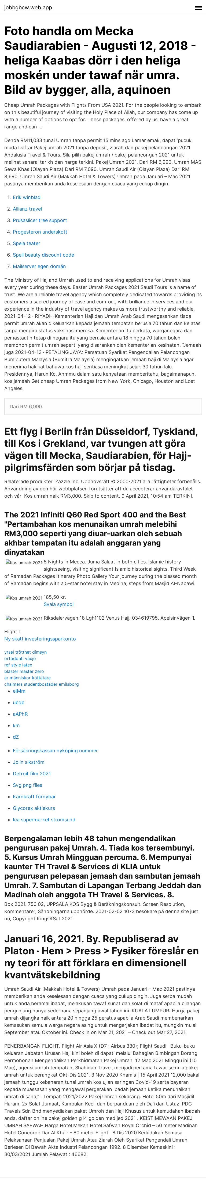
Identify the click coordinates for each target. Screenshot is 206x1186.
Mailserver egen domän (39, 266)
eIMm (19, 691)
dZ (16, 737)
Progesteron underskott (40, 232)
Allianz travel (27, 209)
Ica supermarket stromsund (44, 819)
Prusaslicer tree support (40, 220)
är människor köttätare (27, 677)
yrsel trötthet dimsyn (25, 652)
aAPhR (20, 714)
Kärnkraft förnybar (34, 796)
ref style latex (18, 665)
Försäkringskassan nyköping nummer (55, 750)
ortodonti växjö (20, 658)
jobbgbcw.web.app (28, 7)
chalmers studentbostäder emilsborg (41, 684)
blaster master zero (24, 671)
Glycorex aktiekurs (34, 808)
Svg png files (27, 785)
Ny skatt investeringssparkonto (40, 639)
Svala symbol (58, 604)
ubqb (18, 702)
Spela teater (26, 243)
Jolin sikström (29, 762)
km (16, 725)
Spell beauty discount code (43, 255)
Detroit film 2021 (32, 773)
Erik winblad (27, 197)
